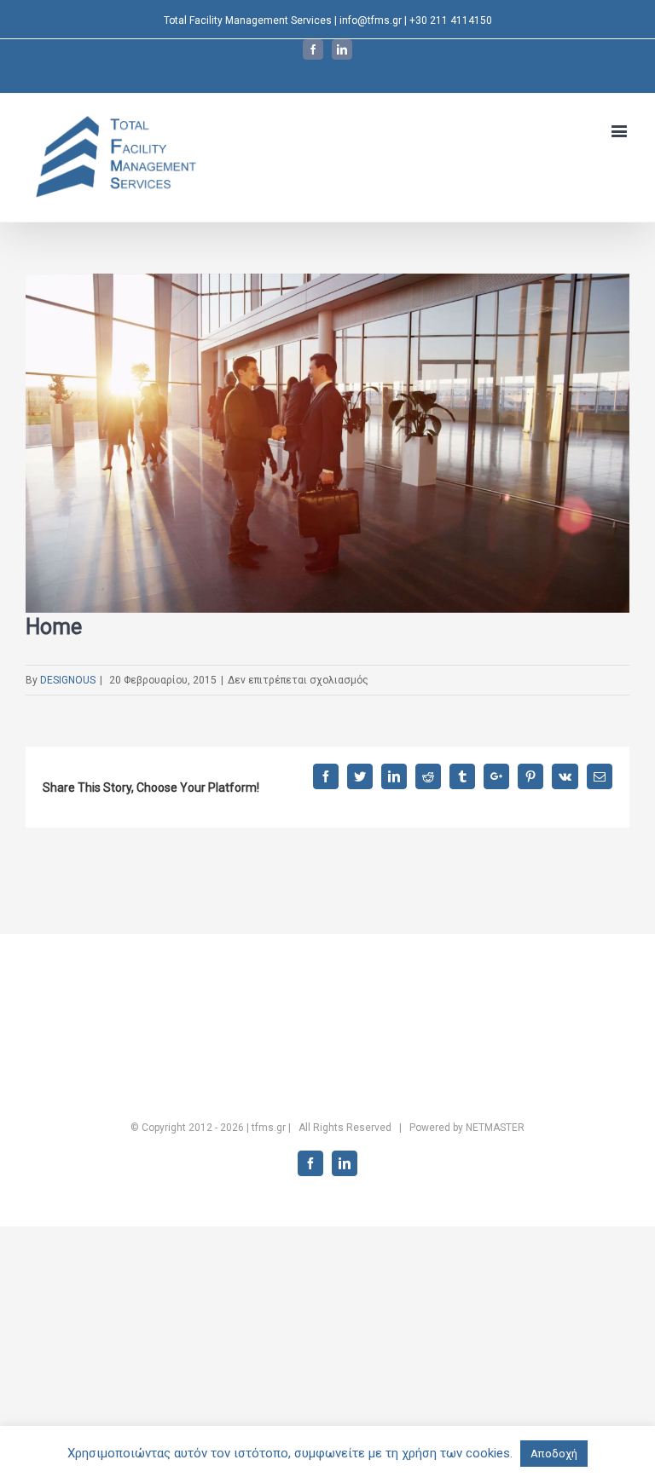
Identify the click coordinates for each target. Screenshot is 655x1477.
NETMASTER (495, 1128)
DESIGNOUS (68, 680)
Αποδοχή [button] (553, 1453)
